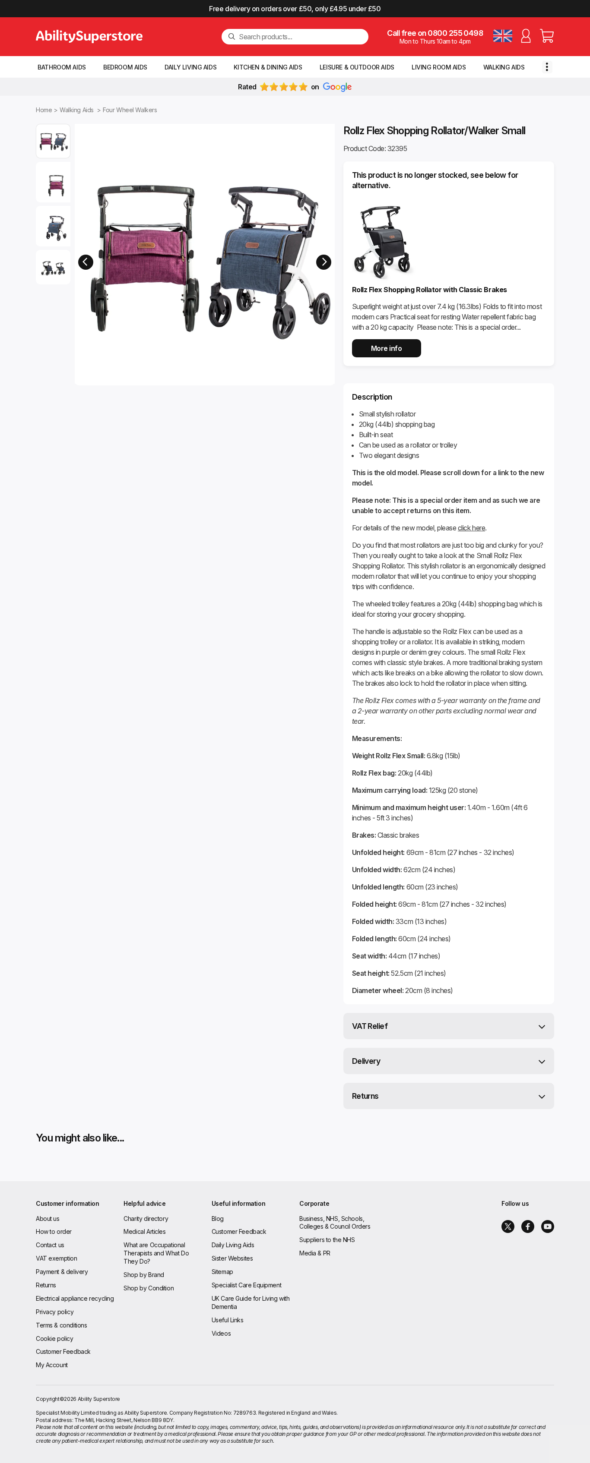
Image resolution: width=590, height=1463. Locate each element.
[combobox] (300, 36)
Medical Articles (144, 1231)
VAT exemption (56, 1258)
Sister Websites (232, 1258)
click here (471, 527)
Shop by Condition (149, 1288)
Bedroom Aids (125, 67)
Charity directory (146, 1218)
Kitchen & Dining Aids (268, 67)
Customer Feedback (63, 1351)
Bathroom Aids (62, 67)
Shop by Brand (144, 1274)
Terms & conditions (61, 1325)
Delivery (366, 1061)
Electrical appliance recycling (75, 1298)
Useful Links (228, 1320)
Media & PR (314, 1253)
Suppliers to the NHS (327, 1239)
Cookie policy (54, 1338)
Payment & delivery (62, 1271)
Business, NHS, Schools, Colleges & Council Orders (335, 1222)
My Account (52, 1364)
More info (386, 348)
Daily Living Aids (190, 67)
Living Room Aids (439, 67)
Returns (365, 1095)
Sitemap (222, 1271)
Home (44, 110)
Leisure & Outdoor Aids (357, 67)
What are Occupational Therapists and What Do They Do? (156, 1253)
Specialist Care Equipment (247, 1285)
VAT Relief (370, 1026)
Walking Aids (504, 67)
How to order (54, 1231)
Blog (218, 1218)
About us (48, 1218)
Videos (221, 1333)
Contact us (50, 1245)
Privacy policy (54, 1311)
